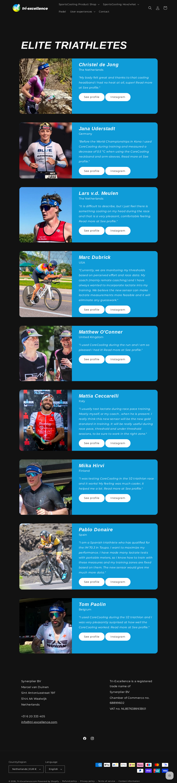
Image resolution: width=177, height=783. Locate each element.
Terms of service (106, 781)
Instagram (117, 97)
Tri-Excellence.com (27, 781)
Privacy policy (87, 781)
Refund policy (69, 781)
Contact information (129, 781)
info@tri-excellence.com (39, 722)
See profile (91, 97)
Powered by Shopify (48, 781)
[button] (79, 4)
